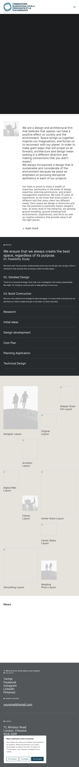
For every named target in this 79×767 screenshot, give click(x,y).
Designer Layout (12, 434)
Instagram (10, 685)
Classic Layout (26, 517)
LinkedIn (9, 689)
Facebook (9, 682)
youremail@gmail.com (17, 704)
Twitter (8, 679)
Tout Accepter (37, 759)
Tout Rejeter (25, 759)
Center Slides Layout (48, 542)
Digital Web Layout (9, 489)
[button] (74, 7)
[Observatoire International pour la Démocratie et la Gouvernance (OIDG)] (19, 7)
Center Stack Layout (52, 518)
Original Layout (45, 432)
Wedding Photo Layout (48, 586)
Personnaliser (12, 759)
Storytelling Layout (13, 587)
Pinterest (9, 692)
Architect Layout (27, 464)
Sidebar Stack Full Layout (67, 408)
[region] (25, 749)
